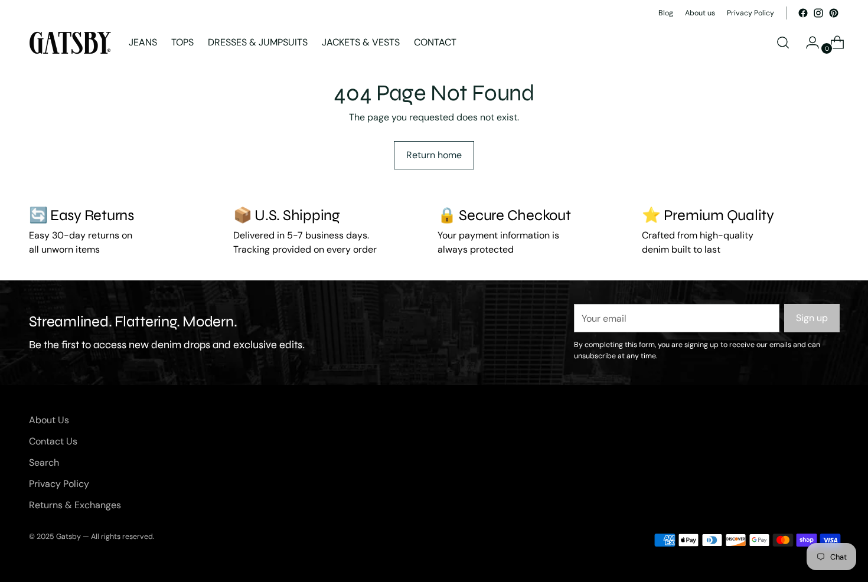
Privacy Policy (59, 484)
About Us (49, 420)
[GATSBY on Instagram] (818, 13)
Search (44, 462)
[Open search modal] (783, 42)
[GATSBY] (70, 43)
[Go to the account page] (808, 42)
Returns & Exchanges (75, 505)
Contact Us (53, 441)
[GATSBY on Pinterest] (833, 13)
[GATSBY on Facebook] (803, 13)
